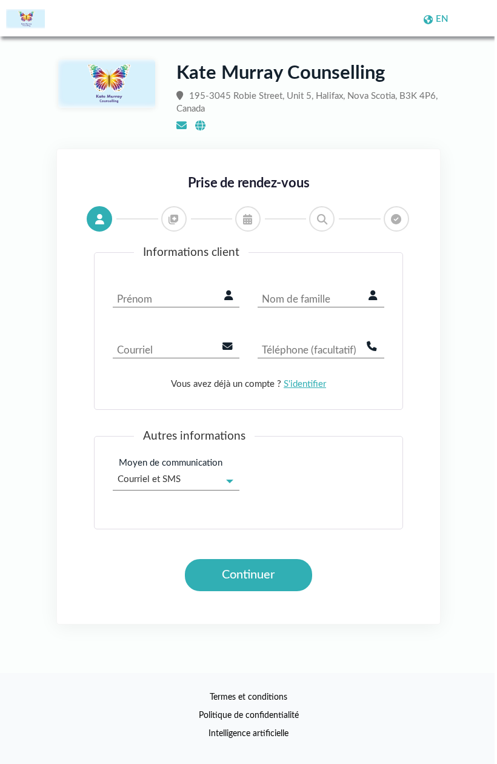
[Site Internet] (200, 126)
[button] (99, 219)
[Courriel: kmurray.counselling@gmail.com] (181, 126)
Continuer (248, 575)
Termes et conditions (248, 697)
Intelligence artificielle (248, 733)
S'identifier (305, 384)
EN (442, 19)
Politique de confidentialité (249, 715)
